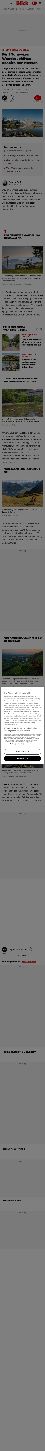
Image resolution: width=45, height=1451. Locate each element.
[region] (22, 725)
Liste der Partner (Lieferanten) (14, 744)
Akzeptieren (22, 758)
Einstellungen (22, 751)
